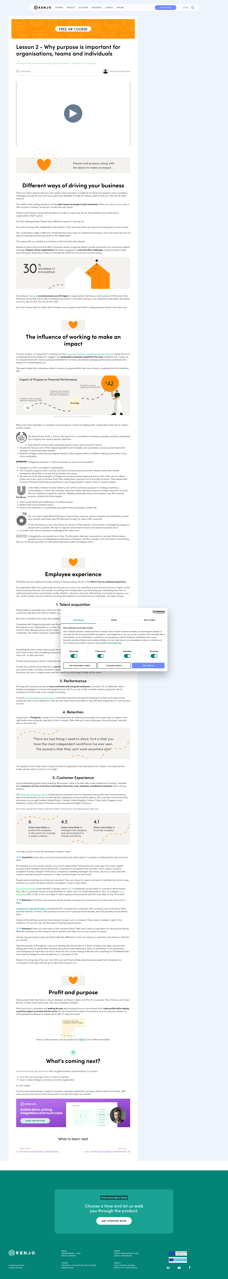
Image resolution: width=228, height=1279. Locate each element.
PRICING (120, 8)
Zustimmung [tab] (78, 620)
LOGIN (185, 8)
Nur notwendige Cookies (80, 665)
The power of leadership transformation (39, 1151)
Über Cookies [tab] (149, 620)
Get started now (114, 1220)
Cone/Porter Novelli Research (31, 908)
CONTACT (109, 8)
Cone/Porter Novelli (26, 888)
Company (59, 8)
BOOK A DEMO (165, 8)
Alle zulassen (148, 665)
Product (71, 8)
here (92, 1091)
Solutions (83, 8)
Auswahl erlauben (114, 665)
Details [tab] (114, 620)
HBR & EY (83, 1039)
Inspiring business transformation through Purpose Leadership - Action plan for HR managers (56, 63)
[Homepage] (43, 8)
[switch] (100, 656)
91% (70, 888)
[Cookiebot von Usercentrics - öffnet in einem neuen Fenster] (154, 612)
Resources (97, 8)
